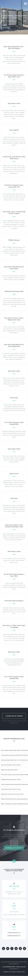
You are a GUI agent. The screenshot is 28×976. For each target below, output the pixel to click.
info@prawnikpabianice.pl (14, 932)
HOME (3, 21)
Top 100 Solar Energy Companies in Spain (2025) (14, 575)
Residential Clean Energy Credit (14, 291)
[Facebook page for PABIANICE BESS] (11, 948)
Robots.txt (16, 963)
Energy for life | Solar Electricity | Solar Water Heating (14, 157)
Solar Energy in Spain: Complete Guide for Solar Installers (14, 212)
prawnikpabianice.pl (14, 968)
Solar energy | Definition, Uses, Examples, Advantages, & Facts (14, 526)
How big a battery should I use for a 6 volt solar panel (14, 760)
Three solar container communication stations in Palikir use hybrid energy (14, 774)
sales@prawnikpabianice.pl (14, 935)
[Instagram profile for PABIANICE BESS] (20, 948)
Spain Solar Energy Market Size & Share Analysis (14, 267)
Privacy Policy (15, 962)
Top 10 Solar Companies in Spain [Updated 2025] (14, 423)
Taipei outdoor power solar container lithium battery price (14, 755)
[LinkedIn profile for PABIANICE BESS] (3, 948)
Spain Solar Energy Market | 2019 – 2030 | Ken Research (14, 47)
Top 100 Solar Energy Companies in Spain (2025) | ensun (14, 76)
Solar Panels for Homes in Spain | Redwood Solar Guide (14, 319)
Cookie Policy (23, 962)
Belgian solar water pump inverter (9, 769)
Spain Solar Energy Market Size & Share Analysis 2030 (14, 345)
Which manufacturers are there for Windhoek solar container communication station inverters (14, 804)
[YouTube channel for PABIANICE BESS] (16, 948)
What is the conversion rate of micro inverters (12, 794)
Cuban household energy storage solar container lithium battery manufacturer (14, 784)
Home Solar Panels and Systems (14, 601)
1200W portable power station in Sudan (11, 779)
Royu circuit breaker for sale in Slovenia (11, 765)
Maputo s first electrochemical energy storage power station (14, 799)
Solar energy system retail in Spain (16, 21)
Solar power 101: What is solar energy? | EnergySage (14, 626)
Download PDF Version (14, 716)
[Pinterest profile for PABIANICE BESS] (24, 948)
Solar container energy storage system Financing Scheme (14, 750)
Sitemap (11, 963)
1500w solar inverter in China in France (11, 789)
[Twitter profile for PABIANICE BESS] (7, 948)
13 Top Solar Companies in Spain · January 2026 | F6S (14, 186)
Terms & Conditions (6, 962)
